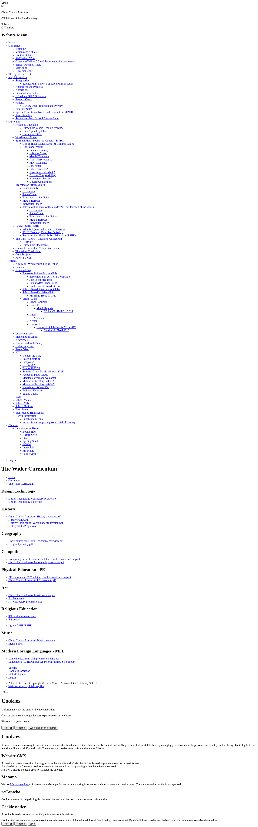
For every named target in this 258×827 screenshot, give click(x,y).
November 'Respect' (40, 178)
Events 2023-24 (31, 368)
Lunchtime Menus (32, 418)
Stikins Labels (30, 393)
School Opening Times (28, 64)
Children (13, 425)
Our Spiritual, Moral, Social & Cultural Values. (48, 143)
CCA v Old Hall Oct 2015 (58, 311)
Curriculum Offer (32, 134)
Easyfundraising (31, 358)
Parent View (22, 349)
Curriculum (14, 121)
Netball (33, 320)
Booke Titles (29, 431)
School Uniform (24, 406)
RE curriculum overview (22, 616)
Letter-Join (28, 447)
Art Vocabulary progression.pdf (25, 601)
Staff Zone (21, 67)
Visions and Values (26, 51)
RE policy (14, 619)
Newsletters (21, 339)
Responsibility (30, 187)
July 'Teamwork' (38, 169)
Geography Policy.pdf (20, 544)
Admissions (21, 89)
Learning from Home (27, 428)
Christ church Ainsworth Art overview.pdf (31, 595)
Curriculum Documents (35, 244)
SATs (18, 396)
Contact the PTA (31, 355)
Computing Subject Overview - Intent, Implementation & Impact (44, 559)
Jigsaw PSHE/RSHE (27, 225)
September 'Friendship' (42, 172)
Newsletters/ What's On (35, 387)
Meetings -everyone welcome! (39, 377)
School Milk (22, 403)
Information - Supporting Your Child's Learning (48, 422)
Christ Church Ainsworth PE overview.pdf (32, 580)
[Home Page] (2, 6)
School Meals (23, 399)
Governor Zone (24, 70)
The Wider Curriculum (28, 251)
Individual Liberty (32, 203)
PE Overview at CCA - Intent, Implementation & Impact (39, 577)
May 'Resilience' (38, 162)
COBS (40, 317)
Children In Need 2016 (56, 330)
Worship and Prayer (26, 137)
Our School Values (32, 146)
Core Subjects (23, 254)
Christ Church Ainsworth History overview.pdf (34, 516)
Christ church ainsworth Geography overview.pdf (35, 540)
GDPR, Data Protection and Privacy (42, 105)
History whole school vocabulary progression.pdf (35, 522)
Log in (12, 460)
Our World (35, 324)
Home (11, 42)
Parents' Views (23, 99)
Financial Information (27, 93)
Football (34, 305)
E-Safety (27, 444)
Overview (28, 241)
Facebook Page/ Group (35, 374)
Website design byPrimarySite (26, 686)
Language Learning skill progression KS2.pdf (33, 658)
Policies (19, 102)
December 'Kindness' (41, 181)
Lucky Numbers (24, 333)
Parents (12, 260)
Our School (14, 45)
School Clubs (29, 298)
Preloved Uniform (32, 390)
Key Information (17, 77)
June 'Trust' (35, 165)
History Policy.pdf (18, 519)
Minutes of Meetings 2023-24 (38, 384)
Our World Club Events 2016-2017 (56, 327)
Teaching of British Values (30, 184)
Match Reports (45, 308)
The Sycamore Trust (19, 74)
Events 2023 (29, 365)
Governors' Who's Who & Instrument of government (44, 61)
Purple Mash (29, 453)
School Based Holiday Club (38, 292)
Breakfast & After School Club (39, 273)
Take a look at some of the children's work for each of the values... (59, 206)
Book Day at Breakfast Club (45, 286)
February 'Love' (38, 153)
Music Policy (15, 643)
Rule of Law (29, 194)
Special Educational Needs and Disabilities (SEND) (44, 112)
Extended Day (23, 270)
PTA (18, 352)
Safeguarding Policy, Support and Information (47, 83)
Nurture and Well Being (28, 343)
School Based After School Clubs (41, 289)
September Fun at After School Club (49, 276)
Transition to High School (29, 412)
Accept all (21, 727)
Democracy (28, 191)
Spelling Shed (30, 441)
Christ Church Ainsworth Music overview (31, 640)
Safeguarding (22, 80)
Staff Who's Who (25, 58)
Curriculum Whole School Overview (42, 127)
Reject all (7, 727)
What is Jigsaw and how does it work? (43, 229)
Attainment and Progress (29, 86)
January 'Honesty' (39, 150)
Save (32, 823)
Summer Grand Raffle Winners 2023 (42, 371)
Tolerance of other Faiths (36, 197)
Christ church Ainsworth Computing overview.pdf (36, 562)
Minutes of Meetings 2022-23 (38, 380)
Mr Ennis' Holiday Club (42, 295)
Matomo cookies (19, 784)
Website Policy (16, 673)
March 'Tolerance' (39, 156)
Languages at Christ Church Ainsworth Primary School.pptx (41, 661)
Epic (25, 437)
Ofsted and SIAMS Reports (30, 96)
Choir (32, 314)
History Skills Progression (22, 525)
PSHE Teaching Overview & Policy (42, 232)
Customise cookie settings (43, 727)
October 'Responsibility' (42, 175)
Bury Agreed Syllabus (34, 131)
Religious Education (26, 124)
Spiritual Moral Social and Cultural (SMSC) (39, 140)
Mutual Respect (31, 200)
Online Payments (24, 346)
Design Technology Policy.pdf (25, 501)
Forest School (23, 257)
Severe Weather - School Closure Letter (37, 118)
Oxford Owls (29, 434)
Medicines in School (26, 336)
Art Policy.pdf (16, 598)
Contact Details (23, 55)
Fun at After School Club (43, 282)
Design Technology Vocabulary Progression (32, 498)
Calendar (20, 267)
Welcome (20, 48)
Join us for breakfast (40, 279)
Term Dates (21, 409)
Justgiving (28, 362)
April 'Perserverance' (40, 159)
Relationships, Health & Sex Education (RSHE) (49, 235)
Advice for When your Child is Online (36, 263)
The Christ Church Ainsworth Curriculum (38, 238)
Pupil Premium (23, 108)
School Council (38, 301)
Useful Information (26, 415)
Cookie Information (19, 670)
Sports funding (23, 115)
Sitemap (12, 667)
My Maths (28, 450)
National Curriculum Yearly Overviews (37, 248)
